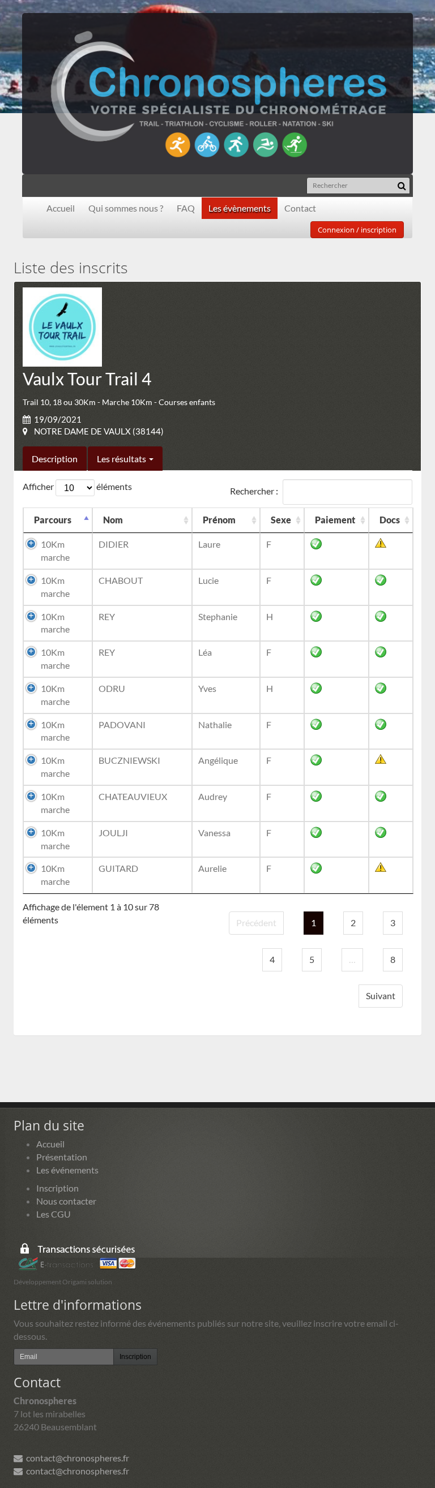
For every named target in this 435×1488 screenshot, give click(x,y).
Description (55, 458)
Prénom (219, 519)
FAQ (186, 208)
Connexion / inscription (357, 230)
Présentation (61, 1156)
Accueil (60, 208)
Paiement (335, 519)
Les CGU (53, 1214)
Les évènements (239, 208)
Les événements (67, 1169)
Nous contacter (66, 1200)
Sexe (281, 519)
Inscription (57, 1187)
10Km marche (55, 550)
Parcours (52, 519)
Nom (113, 519)
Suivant (380, 995)
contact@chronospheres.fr (76, 1457)
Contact (300, 208)
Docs (389, 519)
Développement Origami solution (63, 1282)
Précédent (256, 922)
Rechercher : (254, 490)
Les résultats (122, 458)
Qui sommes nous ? (125, 208)
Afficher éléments (77, 486)
